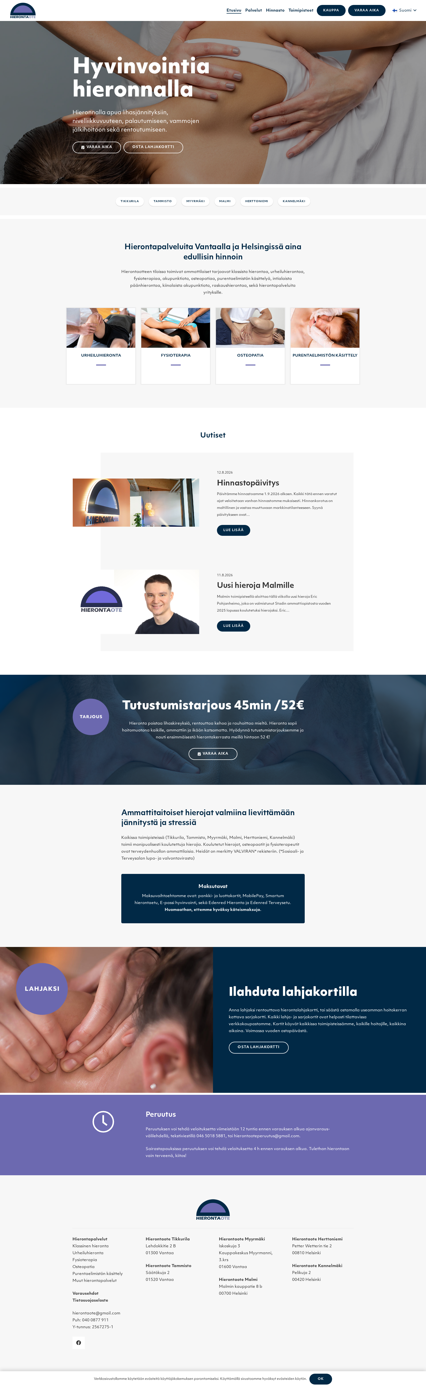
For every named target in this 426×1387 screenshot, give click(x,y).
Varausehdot (85, 1294)
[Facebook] (78, 1343)
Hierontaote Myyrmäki (242, 1239)
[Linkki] (101, 346)
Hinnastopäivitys (248, 483)
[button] (404, 11)
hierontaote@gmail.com (96, 1313)
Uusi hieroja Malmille (255, 586)
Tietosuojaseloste (90, 1301)
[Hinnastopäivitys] (136, 503)
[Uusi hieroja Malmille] (136, 602)
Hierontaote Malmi (238, 1280)
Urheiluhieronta (88, 1253)
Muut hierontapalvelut (94, 1281)
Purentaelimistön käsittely (97, 1274)
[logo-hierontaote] (23, 10)
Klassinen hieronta (90, 1246)
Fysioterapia (84, 1260)
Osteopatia (83, 1267)
